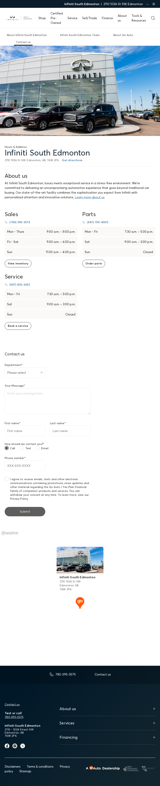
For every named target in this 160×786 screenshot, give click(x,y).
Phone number (15, 458)
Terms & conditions (40, 766)
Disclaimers (12, 766)
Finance (107, 18)
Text (28, 448)
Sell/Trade (89, 18)
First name (12, 423)
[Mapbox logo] (9, 533)
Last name (58, 423)
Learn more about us (90, 197)
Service (72, 18)
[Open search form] (153, 18)
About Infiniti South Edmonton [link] (27, 35)
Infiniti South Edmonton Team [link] (80, 35)
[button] (80, 602)
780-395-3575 (14, 717)
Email (44, 448)
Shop (42, 18)
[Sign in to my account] (153, 3)
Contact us (12, 704)
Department (14, 365)
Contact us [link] (23, 42)
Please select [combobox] (16, 373)
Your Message (15, 385)
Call (12, 448)
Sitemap (25, 771)
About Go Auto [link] (123, 35)
